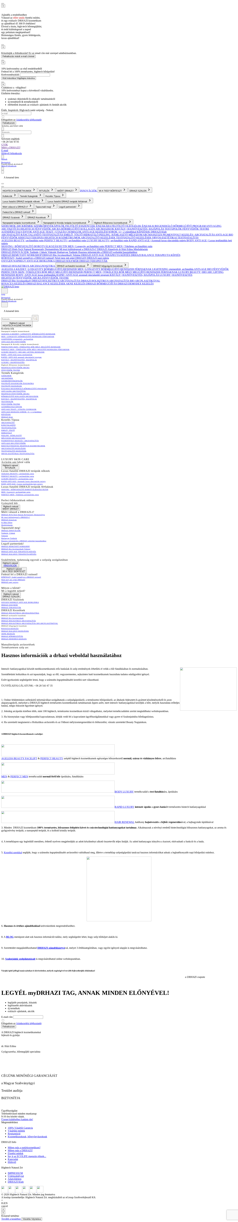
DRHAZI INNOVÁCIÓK (15, 252)
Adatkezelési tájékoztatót (28, 119)
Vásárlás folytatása (32, 1219)
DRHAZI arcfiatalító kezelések (71, 266)
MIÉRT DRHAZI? (65, 191)
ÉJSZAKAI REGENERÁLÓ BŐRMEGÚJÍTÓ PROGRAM (174, 226)
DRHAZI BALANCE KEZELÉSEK (46, 283)
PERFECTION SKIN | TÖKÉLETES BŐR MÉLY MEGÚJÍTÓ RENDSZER (42, 272)
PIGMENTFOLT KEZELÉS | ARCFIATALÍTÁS (189, 234)
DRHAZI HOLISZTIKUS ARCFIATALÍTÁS (56, 280)
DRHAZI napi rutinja (98, 258)
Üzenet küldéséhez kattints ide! (17, 1119)
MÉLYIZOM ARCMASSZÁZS (146, 234)
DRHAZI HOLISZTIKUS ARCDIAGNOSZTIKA (28, 266)
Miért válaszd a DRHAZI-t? (15, 207)
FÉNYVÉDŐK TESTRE (195, 228)
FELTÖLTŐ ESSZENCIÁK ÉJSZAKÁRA (88, 226)
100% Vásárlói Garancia (20, 1127)
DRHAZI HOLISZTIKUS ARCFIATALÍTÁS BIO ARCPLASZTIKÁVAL (120, 280)
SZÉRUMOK (8, 226)
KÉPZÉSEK (144, 231)
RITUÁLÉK (44, 191)
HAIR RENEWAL (124, 822)
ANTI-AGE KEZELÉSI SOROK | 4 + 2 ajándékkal (109, 231)
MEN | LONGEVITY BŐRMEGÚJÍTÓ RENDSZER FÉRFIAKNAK (115, 269)
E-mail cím (7, 1017)
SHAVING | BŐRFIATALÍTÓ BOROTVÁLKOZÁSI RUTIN (34, 246)
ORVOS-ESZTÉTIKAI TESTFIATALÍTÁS (175, 237)
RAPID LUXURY (124, 807)
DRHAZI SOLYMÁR (67, 261)
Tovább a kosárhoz (11, 1218)
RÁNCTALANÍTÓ (31, 234)
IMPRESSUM (15, 1173)
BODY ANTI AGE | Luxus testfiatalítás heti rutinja (22, 484)
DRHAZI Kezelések (37, 217)
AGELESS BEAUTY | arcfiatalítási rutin (22, 240)
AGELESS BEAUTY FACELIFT (19, 758)
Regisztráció (5, 162)
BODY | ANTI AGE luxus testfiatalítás (36, 275)
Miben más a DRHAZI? (20, 1150)
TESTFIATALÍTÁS (53, 234)
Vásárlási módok (16, 1130)
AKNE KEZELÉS (76, 283)
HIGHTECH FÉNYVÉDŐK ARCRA (40, 228)
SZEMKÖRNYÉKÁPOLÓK (49, 226)
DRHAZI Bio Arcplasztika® (16, 280)
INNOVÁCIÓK (89, 190)
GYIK (4, 144)
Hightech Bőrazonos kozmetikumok (111, 223)
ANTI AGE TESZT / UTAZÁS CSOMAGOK (57, 231)
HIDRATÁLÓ (91, 234)
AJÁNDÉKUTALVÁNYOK (17, 231)
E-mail (4, 150)
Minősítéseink (141, 249)
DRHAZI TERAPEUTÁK (93, 261)
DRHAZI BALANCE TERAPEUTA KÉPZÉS (155, 255)
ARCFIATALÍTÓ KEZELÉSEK (98, 237)
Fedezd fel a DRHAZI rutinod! (17, 212)
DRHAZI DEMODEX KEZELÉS (136, 283)
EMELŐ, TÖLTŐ (73, 234)
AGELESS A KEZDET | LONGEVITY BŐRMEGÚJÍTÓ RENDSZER (39, 269)
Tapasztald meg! (44, 207)
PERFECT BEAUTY (51, 758)
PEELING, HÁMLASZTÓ (114, 234)
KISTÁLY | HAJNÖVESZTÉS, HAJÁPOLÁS (140, 228)
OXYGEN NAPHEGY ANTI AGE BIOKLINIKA (28, 261)
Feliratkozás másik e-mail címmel (18, 56)
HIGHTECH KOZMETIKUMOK (17, 191)
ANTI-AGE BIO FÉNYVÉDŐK (211, 269)
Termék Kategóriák (29, 196)
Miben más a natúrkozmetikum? (24, 1147)
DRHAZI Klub (159, 231)
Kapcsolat (13, 1159)
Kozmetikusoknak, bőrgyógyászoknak (27, 1136)
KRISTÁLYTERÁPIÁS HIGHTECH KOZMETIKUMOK (49, 237)
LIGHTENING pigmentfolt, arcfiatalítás (173, 269)
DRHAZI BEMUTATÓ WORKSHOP (21, 255)
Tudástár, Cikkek (39, 252)
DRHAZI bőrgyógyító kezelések (108, 266)
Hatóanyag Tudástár (67, 252)
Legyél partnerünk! (68, 207)
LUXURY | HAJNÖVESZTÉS (176, 275)
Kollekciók (8, 196)
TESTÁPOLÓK (173, 228)
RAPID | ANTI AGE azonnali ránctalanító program (83, 275)
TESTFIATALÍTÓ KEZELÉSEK (134, 237)
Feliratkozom (9, 123)
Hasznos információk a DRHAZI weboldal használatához (107, 252)
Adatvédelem (14, 1179)
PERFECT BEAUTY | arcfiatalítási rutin (65, 240)
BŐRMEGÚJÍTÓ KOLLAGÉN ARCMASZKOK (88, 228)
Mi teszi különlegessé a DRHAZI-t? (78, 249)
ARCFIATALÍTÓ (11, 234)
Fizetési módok (15, 1153)
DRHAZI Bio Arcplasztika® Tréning (61, 255)
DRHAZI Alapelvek (108, 249)
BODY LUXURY (124, 791)
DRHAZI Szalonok (11, 217)
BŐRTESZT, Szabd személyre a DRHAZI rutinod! (28, 258)
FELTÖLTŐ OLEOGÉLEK (127, 226)
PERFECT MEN (19, 776)
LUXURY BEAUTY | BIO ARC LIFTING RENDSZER (23, 352)
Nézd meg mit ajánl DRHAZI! (71, 258)
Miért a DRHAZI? (10, 147)
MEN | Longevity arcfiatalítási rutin (86, 246)
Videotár (52, 252)
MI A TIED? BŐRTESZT (110, 191)
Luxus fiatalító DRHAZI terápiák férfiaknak (68, 201)
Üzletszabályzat (16, 1176)
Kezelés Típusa (53, 196)
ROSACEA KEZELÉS (13, 283)
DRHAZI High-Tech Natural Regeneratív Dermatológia (30, 249)
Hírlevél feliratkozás (11, 153)
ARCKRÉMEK (25, 226)
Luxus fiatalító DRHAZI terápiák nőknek (21, 201)
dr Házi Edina (126, 249)
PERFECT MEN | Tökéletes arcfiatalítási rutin (128, 246)
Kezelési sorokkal (13, 852)
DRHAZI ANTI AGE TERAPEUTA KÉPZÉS (106, 255)
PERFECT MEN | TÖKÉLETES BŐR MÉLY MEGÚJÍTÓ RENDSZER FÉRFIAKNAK (131, 272)
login (3, 294)
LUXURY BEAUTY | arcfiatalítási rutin (108, 240)
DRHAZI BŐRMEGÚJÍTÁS (102, 283)
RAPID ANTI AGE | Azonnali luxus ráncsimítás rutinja (158, 240)
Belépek (4, 159)
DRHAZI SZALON (138, 191)
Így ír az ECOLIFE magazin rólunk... (27, 1156)
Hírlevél (12, 1162)
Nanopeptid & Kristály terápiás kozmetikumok (65, 223)
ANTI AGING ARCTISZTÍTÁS (13, 391)
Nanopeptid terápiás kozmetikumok (19, 223)
